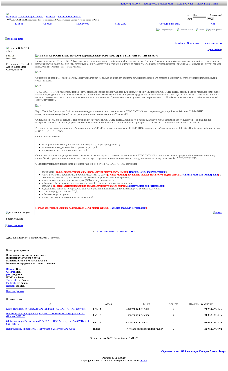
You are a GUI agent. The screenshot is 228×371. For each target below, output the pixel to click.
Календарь (120, 23)
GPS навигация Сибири (30, 16)
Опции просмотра (212, 43)
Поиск (212, 23)
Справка (47, 23)
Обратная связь (170, 351)
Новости (50, 16)
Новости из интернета (69, 16)
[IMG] (9, 274)
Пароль (188, 18)
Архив (213, 351)
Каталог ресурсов (130, 3)
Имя (187, 15)
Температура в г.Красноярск (158, 3)
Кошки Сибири (185, 3)
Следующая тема (124, 231)
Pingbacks (11, 283)
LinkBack (180, 43)
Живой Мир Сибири (208, 3)
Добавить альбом (186, 30)
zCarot (143, 360)
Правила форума (215, 30)
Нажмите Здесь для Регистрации (147, 172)
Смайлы (10, 271)
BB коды (11, 269)
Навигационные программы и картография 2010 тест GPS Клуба (40, 328)
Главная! (19, 23)
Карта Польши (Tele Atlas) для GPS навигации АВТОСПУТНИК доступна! (46, 308)
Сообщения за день (169, 23)
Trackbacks (11, 280)
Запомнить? (216, 15)
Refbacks (10, 285)
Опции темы (194, 43)
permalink (215, 49)
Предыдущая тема (104, 231)
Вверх (222, 351)
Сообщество (82, 23)
